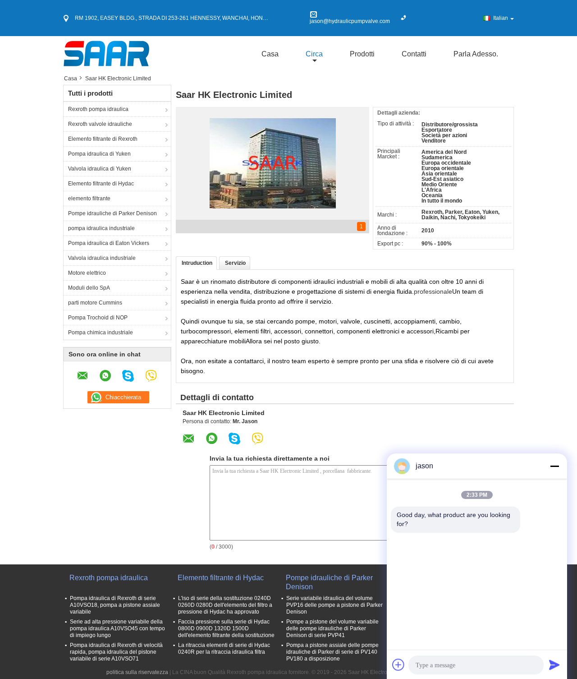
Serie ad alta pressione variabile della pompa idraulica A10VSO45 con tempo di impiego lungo (117, 628)
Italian (500, 18)
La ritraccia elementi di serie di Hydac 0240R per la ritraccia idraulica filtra (224, 648)
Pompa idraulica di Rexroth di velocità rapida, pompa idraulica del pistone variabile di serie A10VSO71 (116, 652)
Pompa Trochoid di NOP (98, 317)
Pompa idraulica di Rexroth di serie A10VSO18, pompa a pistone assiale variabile (115, 605)
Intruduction (197, 263)
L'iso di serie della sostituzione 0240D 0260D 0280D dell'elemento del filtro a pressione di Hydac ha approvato (225, 605)
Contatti (414, 54)
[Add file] (398, 664)
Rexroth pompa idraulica (98, 109)
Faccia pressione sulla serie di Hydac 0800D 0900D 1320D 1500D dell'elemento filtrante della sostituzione (226, 628)
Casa (270, 54)
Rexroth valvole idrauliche (100, 124)
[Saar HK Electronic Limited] (106, 54)
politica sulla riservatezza (137, 672)
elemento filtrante (89, 198)
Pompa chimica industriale (100, 332)
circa (314, 54)
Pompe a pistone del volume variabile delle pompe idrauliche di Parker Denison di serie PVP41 (332, 628)
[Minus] (554, 466)
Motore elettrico (87, 273)
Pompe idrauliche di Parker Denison (112, 213)
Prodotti (362, 54)
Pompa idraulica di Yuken (99, 154)
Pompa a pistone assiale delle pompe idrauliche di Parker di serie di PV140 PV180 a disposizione (332, 652)
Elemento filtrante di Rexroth (102, 139)
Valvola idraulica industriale (102, 258)
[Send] (554, 664)
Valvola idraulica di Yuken (99, 169)
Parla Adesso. (475, 54)
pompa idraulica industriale (101, 228)
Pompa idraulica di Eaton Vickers (108, 243)
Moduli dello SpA (89, 288)
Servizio (235, 263)
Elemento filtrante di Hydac (101, 183)
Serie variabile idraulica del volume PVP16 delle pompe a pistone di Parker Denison (334, 605)
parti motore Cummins (95, 303)
